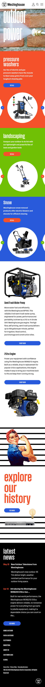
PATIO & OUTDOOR (8, 635)
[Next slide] (2, 107)
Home (5, 48)
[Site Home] (13, 4)
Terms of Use (6, 667)
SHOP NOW (22, 343)
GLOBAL (5, 659)
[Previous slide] (42, 107)
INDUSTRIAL (6, 645)
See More (12, 510)
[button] (37, 4)
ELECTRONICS (7, 640)
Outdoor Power (14, 48)
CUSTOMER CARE (8, 654)
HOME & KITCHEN (8, 630)
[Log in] (33, 4)
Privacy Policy (13, 667)
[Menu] (41, 4)
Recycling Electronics (23, 667)
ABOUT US (6, 650)
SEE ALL (12, 85)
